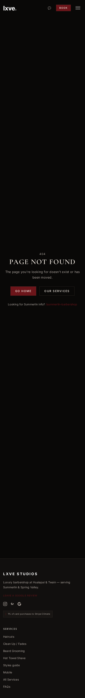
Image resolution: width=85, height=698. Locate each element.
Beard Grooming (14, 651)
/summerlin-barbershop (61, 304)
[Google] (19, 604)
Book (63, 7)
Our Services (57, 291)
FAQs (6, 686)
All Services (11, 679)
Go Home (23, 291)
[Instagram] (5, 604)
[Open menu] (78, 8)
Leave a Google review (20, 595)
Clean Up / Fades (14, 643)
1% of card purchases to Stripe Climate (29, 613)
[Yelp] (12, 604)
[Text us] (49, 8)
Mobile (7, 672)
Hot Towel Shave (14, 658)
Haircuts (8, 636)
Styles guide (11, 665)
